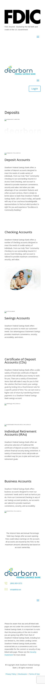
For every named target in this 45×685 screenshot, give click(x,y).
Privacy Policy (11, 674)
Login (34, 88)
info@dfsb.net (15, 589)
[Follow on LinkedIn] (16, 44)
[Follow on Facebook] (6, 44)
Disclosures (22, 674)
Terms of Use (34, 674)
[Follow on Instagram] (11, 44)
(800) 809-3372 (16, 583)
